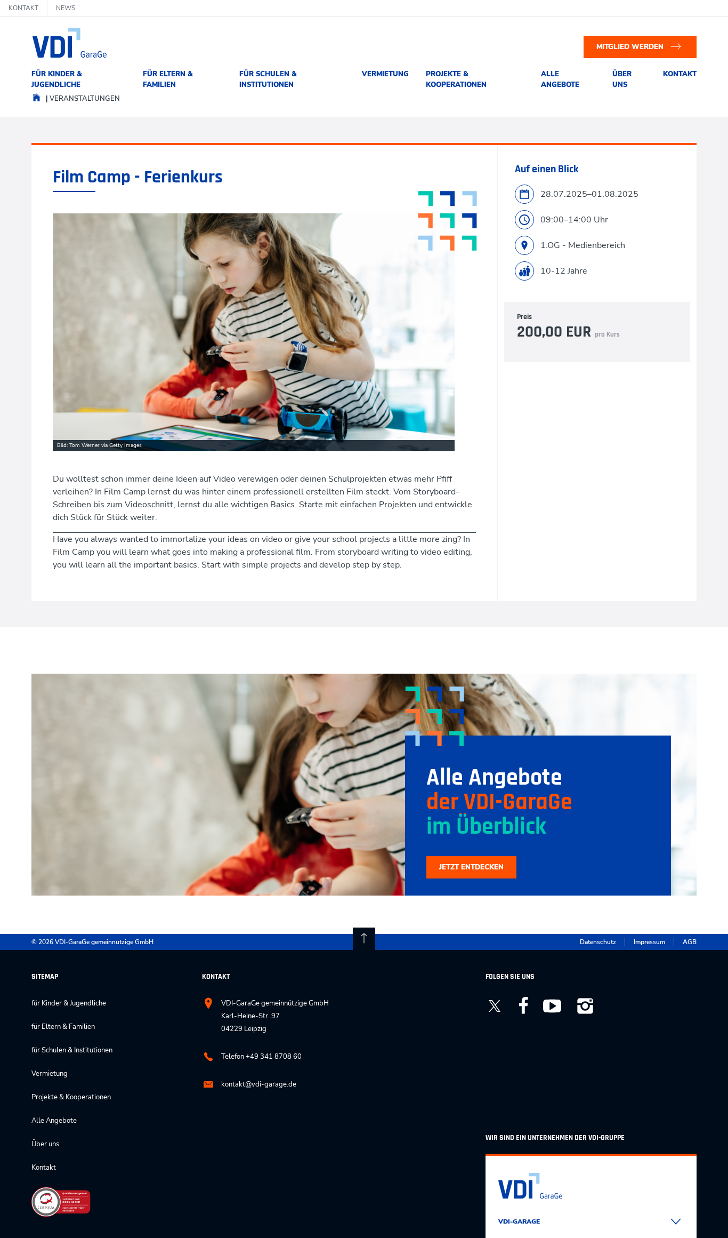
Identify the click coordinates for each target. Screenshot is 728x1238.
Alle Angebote (560, 79)
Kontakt (680, 74)
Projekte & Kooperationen (456, 79)
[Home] (36, 100)
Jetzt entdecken (471, 867)
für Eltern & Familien (168, 79)
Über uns (622, 79)
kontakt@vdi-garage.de (258, 1084)
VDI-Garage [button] (519, 1221)
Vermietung (385, 74)
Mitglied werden (630, 47)
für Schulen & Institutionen (268, 79)
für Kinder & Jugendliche (56, 79)
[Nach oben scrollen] (364, 939)
